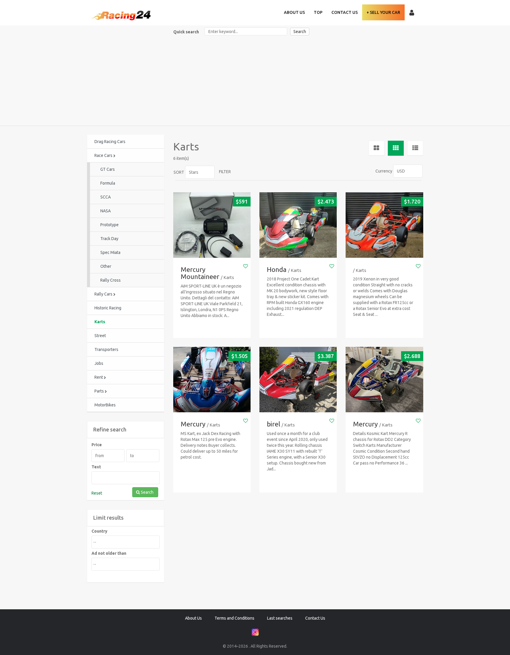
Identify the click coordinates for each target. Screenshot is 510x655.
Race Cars (103, 155)
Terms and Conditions (234, 618)
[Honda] (298, 225)
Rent (99, 377)
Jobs (98, 363)
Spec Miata (110, 252)
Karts (99, 321)
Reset (96, 493)
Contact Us (344, 12)
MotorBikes (105, 405)
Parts (99, 391)
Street (100, 335)
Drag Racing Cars (109, 141)
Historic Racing (107, 308)
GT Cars (107, 169)
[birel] (298, 380)
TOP (318, 12)
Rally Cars (103, 294)
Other (105, 266)
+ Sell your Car (383, 12)
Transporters (106, 349)
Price (96, 444)
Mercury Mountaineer (200, 273)
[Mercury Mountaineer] (212, 225)
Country (99, 531)
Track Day (109, 238)
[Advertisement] (255, 81)
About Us (294, 12)
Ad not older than (108, 553)
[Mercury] (212, 380)
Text (96, 466)
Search (299, 31)
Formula (107, 183)
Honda (277, 269)
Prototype (109, 224)
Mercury (193, 424)
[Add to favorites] (245, 266)
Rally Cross (110, 280)
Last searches (279, 618)
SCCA (105, 197)
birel (273, 424)
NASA (105, 211)
